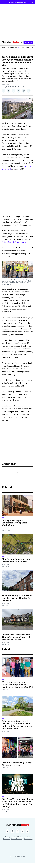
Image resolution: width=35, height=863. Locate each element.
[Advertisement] (17, 21)
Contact (27, 837)
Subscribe (28, 42)
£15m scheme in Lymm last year (15, 242)
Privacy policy (28, 839)
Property (5, 54)
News (3, 517)
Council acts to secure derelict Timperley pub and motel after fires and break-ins (17, 637)
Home (3, 47)
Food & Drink (12, 47)
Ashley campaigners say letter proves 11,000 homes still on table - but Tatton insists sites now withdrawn (17, 725)
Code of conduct (16, 839)
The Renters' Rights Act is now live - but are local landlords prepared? (17, 598)
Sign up (7, 837)
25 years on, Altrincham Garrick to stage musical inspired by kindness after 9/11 (17, 685)
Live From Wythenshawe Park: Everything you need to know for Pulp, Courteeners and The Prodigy (17, 803)
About (14, 837)
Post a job (6, 839)
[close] (32, 2)
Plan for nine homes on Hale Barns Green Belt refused (16, 560)
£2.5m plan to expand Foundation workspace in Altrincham (14, 523)
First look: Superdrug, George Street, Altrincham (17, 764)
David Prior (6, 84)
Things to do (24, 47)
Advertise (20, 837)
